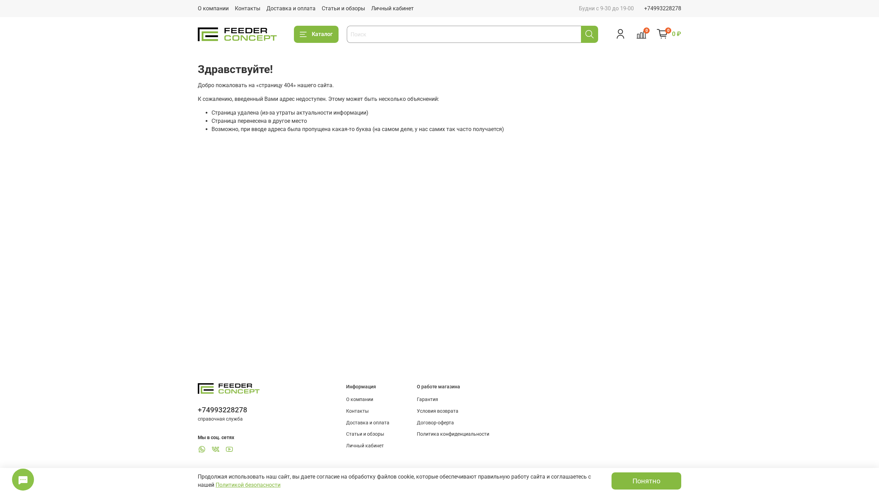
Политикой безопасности (248, 485)
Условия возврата (437, 411)
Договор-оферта (435, 423)
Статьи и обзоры (343, 8)
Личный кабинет (392, 8)
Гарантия (427, 399)
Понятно (646, 481)
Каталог (322, 34)
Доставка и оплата (291, 8)
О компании (213, 8)
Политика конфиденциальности (453, 434)
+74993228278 (662, 8)
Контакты (247, 8)
